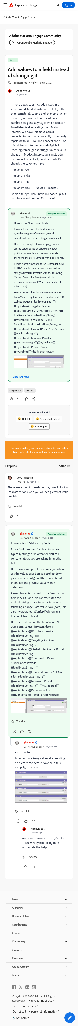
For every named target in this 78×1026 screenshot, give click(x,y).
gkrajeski (25, 213)
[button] (20, 83)
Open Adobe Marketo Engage (34, 42)
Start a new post (34, 452)
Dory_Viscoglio (25, 477)
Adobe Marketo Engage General (20, 17)
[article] (39, 497)
